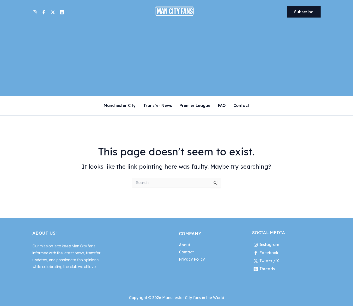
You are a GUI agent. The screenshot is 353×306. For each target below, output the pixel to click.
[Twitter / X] (53, 12)
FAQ (222, 106)
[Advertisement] (176, 59)
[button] (304, 12)
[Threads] (62, 12)
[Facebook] (44, 12)
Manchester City (120, 106)
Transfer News (157, 106)
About (184, 244)
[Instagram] (34, 12)
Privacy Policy (192, 259)
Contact (241, 106)
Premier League (195, 106)
